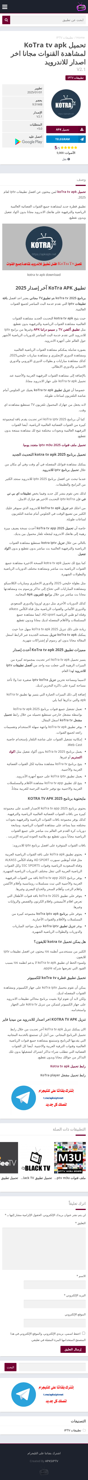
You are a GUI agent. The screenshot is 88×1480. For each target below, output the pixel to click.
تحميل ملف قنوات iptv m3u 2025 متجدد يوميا (54, 445)
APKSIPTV (51, 1461)
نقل (64, 159)
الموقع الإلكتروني (75, 1314)
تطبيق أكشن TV (69, 329)
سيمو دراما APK (44, 329)
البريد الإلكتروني (75, 1295)
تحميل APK (62, 129)
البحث (10, 1367)
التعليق (80, 1223)
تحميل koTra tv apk (71, 192)
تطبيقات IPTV (64, 37)
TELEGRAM (62, 139)
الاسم (81, 1276)
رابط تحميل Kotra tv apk (68, 1066)
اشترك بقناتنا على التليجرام (44, 1453)
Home (80, 37)
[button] (6, 20)
